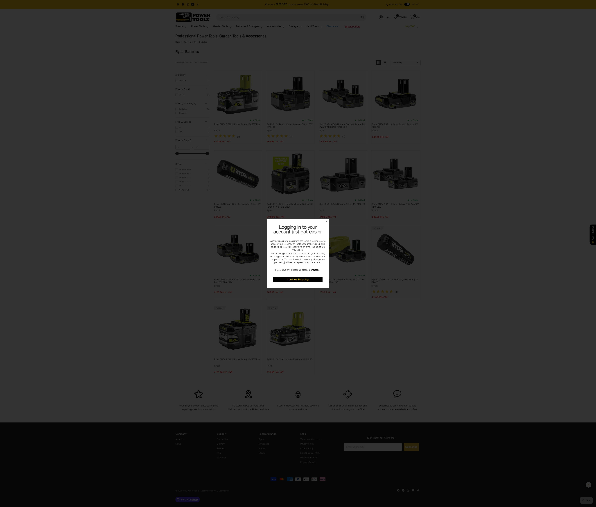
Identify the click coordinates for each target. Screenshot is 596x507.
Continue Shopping (298, 279)
